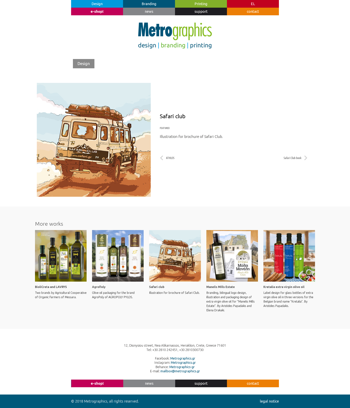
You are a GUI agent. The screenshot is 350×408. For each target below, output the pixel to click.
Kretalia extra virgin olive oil (283, 287)
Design (97, 4)
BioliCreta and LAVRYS (51, 287)
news (149, 11)
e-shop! (97, 11)
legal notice (269, 401)
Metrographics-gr (182, 367)
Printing (201, 4)
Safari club (156, 287)
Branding (149, 4)
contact (253, 11)
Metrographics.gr (182, 358)
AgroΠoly (99, 287)
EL (253, 4)
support (201, 11)
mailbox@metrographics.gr (180, 371)
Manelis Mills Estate (220, 287)
